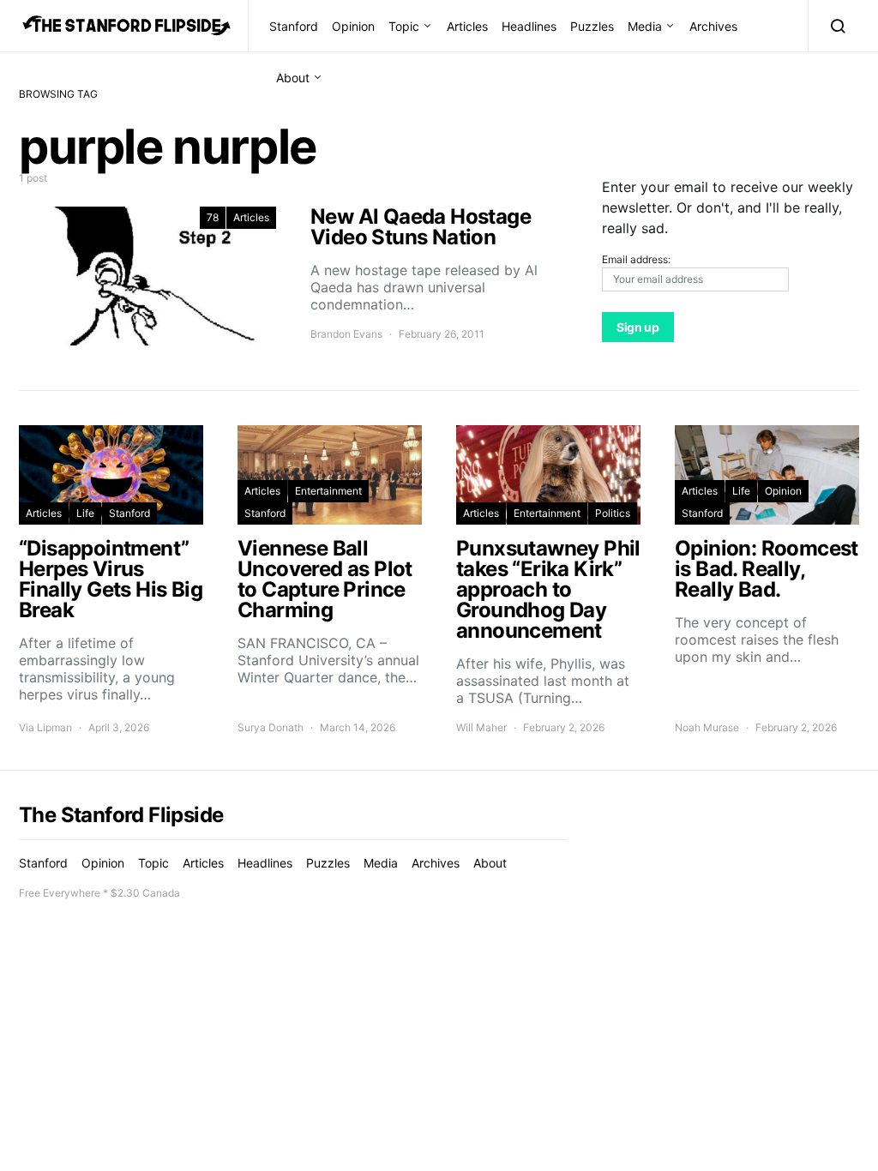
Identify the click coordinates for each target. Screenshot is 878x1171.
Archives (713, 26)
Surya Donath (271, 727)
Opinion (353, 26)
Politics (612, 513)
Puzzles (592, 26)
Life (85, 513)
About (293, 77)
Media (645, 26)
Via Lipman (45, 727)
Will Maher (481, 727)
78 (213, 217)
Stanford (293, 26)
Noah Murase (707, 727)
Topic (403, 26)
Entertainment (328, 490)
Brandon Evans (346, 333)
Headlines (529, 26)
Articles (467, 26)
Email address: (636, 259)
